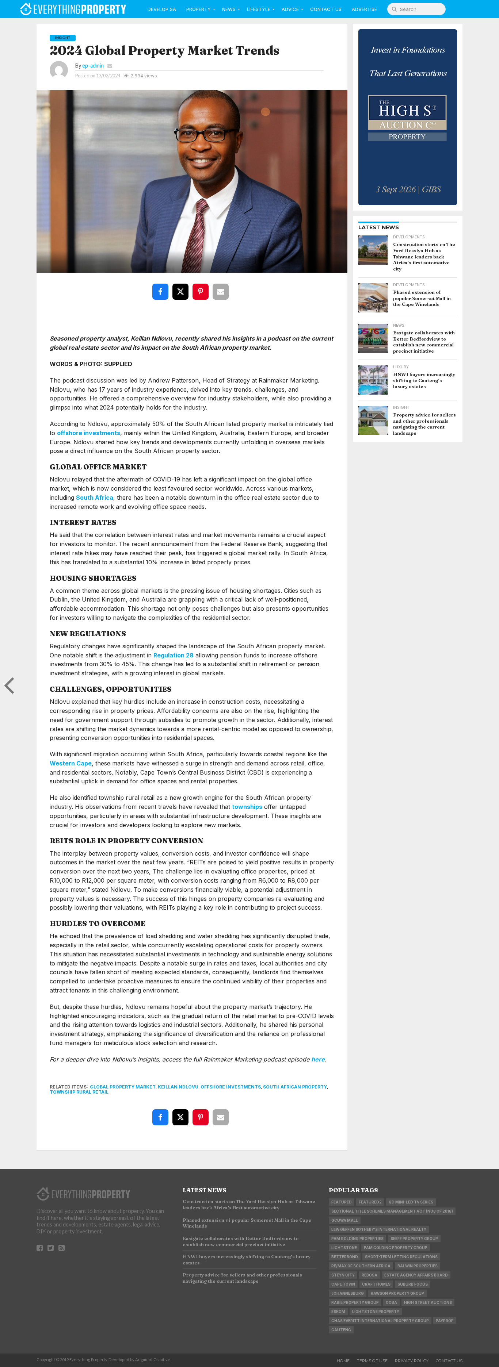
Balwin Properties (417, 1266)
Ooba (391, 1302)
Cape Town (343, 1284)
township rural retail (79, 1092)
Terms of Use (372, 1360)
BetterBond (344, 1257)
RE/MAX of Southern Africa (361, 1266)
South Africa (94, 497)
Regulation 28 (173, 655)
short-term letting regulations (401, 1257)
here (318, 1059)
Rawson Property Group (397, 1293)
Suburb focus (412, 1284)
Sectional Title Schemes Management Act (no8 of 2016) (392, 1211)
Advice (290, 9)
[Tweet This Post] (181, 286)
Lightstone (344, 1247)
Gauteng (341, 1330)
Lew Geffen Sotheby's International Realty (378, 1229)
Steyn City (343, 1275)
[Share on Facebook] (161, 286)
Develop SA (162, 9)
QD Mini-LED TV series (411, 1202)
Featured (341, 1202)
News (229, 9)
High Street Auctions (428, 1302)
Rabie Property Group (355, 1302)
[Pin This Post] (202, 286)
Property (198, 9)
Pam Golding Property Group (395, 1247)
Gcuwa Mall (344, 1220)
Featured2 (370, 1202)
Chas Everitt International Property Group (380, 1320)
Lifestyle (258, 9)
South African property (295, 1087)
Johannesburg (347, 1293)
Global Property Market (123, 1087)
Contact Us (326, 9)
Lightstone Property (375, 1311)
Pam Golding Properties (357, 1238)
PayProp (445, 1320)
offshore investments (88, 433)
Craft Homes (376, 1284)
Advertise (364, 9)
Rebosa (369, 1275)
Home (343, 1360)
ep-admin (93, 65)
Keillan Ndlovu (178, 1087)
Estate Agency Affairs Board (416, 1275)
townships (247, 806)
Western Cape (71, 763)
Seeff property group (414, 1238)
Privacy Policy (411, 1360)
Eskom (338, 1311)
